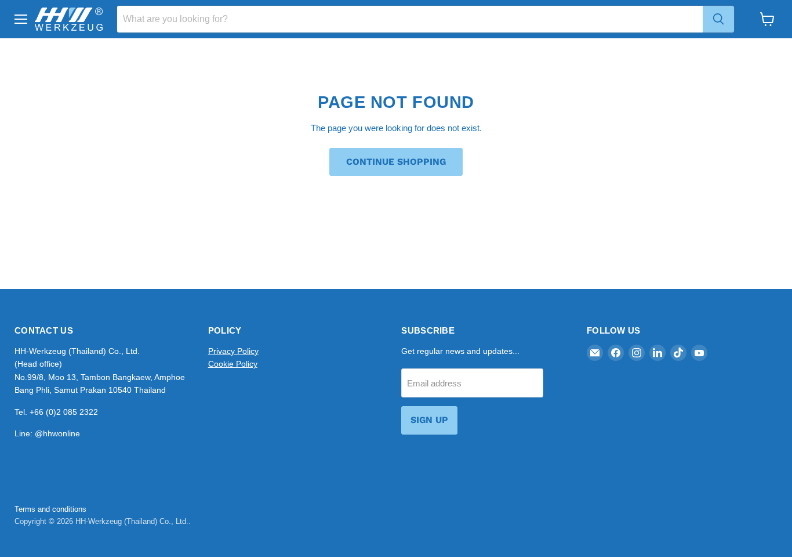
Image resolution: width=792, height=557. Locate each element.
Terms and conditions (50, 509)
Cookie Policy (232, 363)
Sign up (429, 419)
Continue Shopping (396, 161)
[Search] (718, 19)
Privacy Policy (233, 351)
